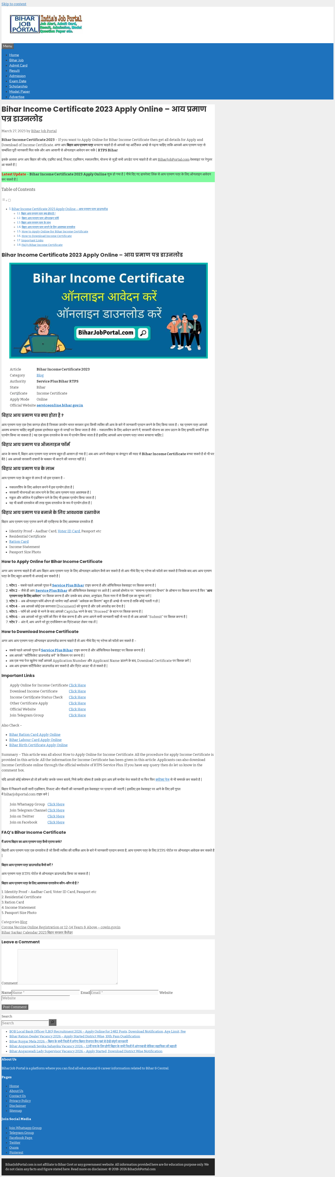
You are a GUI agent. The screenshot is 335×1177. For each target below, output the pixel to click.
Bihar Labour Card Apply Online (35, 740)
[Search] (52, 1022)
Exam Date (17, 81)
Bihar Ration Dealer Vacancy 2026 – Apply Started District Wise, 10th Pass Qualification (74, 1036)
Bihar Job (16, 60)
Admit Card (18, 65)
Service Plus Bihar (68, 585)
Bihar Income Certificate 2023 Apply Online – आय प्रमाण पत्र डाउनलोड (60, 209)
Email (85, 993)
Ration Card (19, 542)
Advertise (16, 96)
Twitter (14, 1143)
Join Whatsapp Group (25, 1128)
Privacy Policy (20, 1101)
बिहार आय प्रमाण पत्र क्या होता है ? (38, 213)
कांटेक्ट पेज (162, 779)
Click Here (77, 685)
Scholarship (18, 86)
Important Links (32, 240)
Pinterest (16, 1152)
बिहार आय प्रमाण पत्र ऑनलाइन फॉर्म (40, 218)
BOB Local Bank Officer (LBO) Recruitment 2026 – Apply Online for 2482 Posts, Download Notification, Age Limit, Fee (97, 1031)
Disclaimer (17, 1106)
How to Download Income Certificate (47, 236)
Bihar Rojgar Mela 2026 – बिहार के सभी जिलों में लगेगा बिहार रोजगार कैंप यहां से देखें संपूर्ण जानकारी (68, 1041)
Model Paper (19, 91)
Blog (40, 375)
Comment (10, 983)
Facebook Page (21, 1138)
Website (166, 993)
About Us (16, 1091)
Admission (17, 76)
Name (6, 993)
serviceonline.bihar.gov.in (60, 405)
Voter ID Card (69, 531)
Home (14, 55)
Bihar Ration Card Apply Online (34, 735)
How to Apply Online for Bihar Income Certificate (55, 231)
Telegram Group (21, 1133)
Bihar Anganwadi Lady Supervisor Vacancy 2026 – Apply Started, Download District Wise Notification (85, 1051)
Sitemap (15, 1111)
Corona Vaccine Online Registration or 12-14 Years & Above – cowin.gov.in (61, 927)
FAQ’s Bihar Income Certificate (42, 245)
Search (7, 1016)
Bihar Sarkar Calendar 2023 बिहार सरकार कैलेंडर (37, 932)
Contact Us (17, 1096)
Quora (14, 1148)
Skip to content (14, 4)
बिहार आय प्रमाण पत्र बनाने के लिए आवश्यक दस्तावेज (48, 227)
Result (14, 70)
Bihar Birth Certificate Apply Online (38, 745)
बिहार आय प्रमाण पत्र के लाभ (36, 222)
